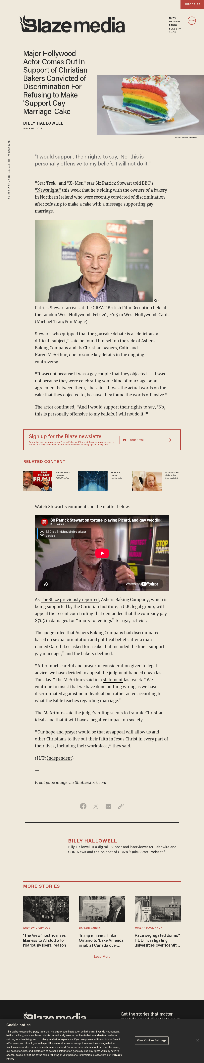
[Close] (197, 1040)
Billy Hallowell (43, 124)
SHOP (172, 32)
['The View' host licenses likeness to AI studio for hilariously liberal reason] (46, 908)
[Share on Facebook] (83, 806)
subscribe (192, 4)
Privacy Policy (68, 442)
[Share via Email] (108, 806)
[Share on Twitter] (95, 806)
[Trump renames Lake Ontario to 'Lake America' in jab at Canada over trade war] (102, 908)
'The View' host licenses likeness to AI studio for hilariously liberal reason (44, 941)
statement (113, 679)
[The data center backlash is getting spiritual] (93, 481)
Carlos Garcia (89, 928)
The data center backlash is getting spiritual (118, 475)
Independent (59, 758)
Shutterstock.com (90, 782)
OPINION (174, 22)
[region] (102, 1041)
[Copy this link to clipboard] (121, 806)
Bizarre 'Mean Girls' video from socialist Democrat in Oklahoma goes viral (172, 475)
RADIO (173, 25)
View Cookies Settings (151, 1040)
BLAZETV (175, 29)
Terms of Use (85, 442)
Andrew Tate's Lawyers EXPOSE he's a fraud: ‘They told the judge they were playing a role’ (63, 475)
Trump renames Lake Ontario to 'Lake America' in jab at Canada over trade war (101, 941)
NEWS (173, 18)
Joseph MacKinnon (149, 928)
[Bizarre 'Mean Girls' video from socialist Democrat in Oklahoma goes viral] (147, 481)
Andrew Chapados (36, 928)
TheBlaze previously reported (70, 599)
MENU (192, 21)
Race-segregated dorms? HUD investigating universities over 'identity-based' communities (157, 941)
